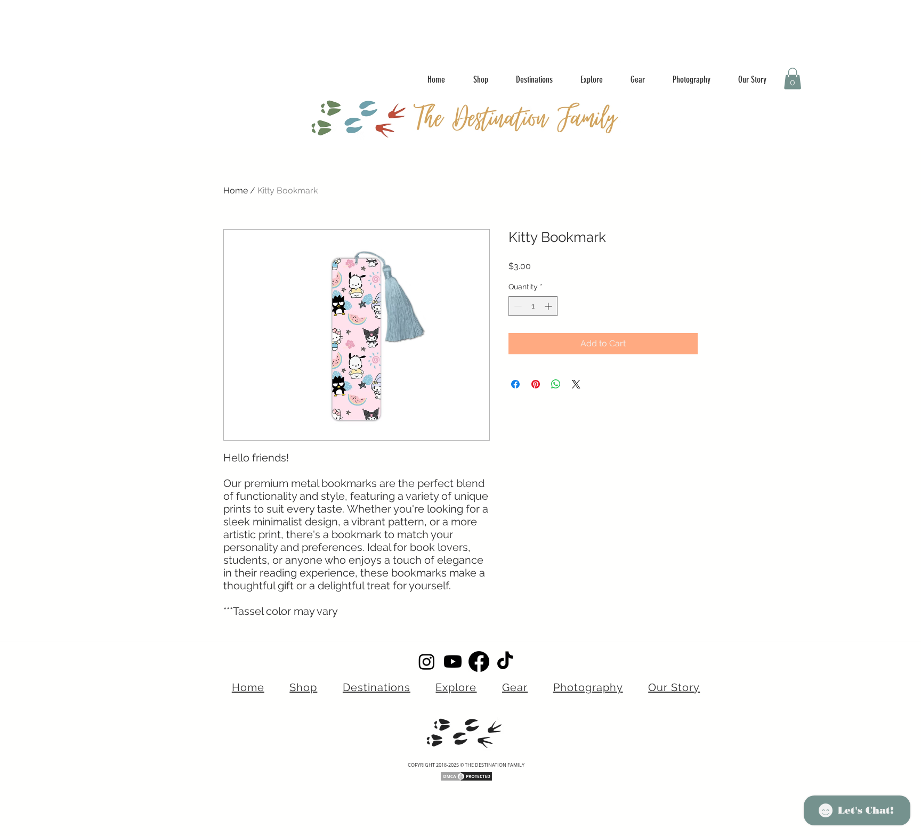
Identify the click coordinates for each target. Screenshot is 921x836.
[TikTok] (505, 661)
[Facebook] (478, 661)
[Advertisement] (213, 24)
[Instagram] (426, 661)
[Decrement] (516, 306)
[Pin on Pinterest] (535, 384)
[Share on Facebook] (515, 384)
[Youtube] (452, 661)
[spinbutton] (533, 306)
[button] (792, 79)
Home (235, 190)
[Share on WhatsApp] (556, 384)
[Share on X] (576, 384)
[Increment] (549, 306)
